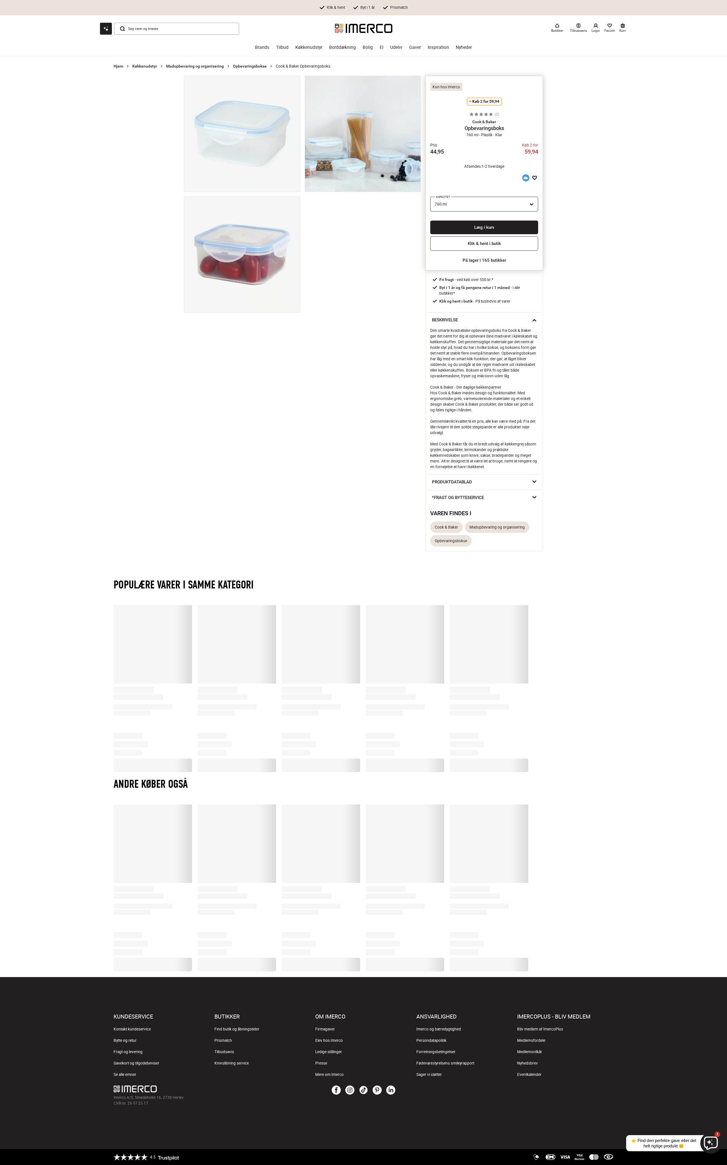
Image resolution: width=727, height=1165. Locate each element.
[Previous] (126, 680)
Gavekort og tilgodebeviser (136, 1063)
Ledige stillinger (328, 1051)
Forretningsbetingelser (436, 1051)
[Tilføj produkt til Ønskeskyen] (525, 178)
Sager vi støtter (429, 1074)
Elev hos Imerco (329, 1040)
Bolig (368, 47)
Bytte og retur (125, 1040)
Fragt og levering (128, 1051)
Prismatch (223, 1040)
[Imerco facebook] (336, 1090)
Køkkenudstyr (308, 47)
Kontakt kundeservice (132, 1029)
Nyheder (464, 47)
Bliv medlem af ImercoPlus (540, 1029)
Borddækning (342, 47)
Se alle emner (125, 1074)
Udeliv (396, 47)
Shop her (427, 7)
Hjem (118, 66)
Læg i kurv (484, 227)
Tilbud (282, 47)
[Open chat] (106, 29)
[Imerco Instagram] (349, 1090)
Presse (321, 1063)
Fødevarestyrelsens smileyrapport (445, 1063)
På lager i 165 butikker (484, 260)
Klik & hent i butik (484, 243)
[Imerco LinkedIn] (390, 1090)
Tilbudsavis (224, 1051)
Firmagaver (325, 1029)
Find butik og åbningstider (236, 1029)
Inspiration (438, 47)
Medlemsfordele (531, 1040)
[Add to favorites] (534, 178)
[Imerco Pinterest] (377, 1090)
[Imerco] (364, 28)
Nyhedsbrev (527, 1063)
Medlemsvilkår (529, 1051)
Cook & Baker (446, 527)
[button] (484, 122)
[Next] (601, 680)
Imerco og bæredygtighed (438, 1029)
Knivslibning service (231, 1063)
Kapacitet (443, 197)
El (381, 47)
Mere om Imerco (329, 1074)
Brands (262, 47)
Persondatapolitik (431, 1040)
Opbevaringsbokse (250, 66)
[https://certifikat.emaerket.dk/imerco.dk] (608, 1157)
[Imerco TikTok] (363, 1090)
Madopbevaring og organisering (195, 66)
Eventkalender (529, 1074)
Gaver (415, 47)
